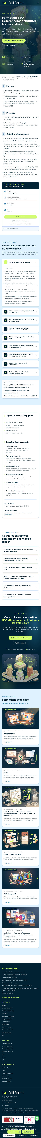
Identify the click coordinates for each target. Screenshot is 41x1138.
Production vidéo (6, 1032)
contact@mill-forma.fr (10, 1103)
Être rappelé (10, 46)
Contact (4, 1057)
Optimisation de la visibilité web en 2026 (15, 387)
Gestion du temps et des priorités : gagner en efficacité (17, 985)
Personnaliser (9, 1135)
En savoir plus (9, 515)
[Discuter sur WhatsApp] (37, 1118)
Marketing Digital (8, 13)
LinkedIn (6, 1105)
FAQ (3, 1059)
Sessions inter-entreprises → (10, 997)
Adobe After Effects (7, 993)
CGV (3, 1070)
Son (3, 1035)
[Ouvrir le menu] (38, 3)
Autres (4, 1005)
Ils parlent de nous (7, 1046)
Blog (3, 1054)
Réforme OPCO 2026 (7, 1051)
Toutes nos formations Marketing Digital (14, 703)
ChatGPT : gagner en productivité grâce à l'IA (14, 975)
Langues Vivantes (7, 1019)
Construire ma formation (14, 41)
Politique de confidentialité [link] (28, 1135)
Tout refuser (28, 1132)
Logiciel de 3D (6, 1021)
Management (5, 1024)
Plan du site (5, 1076)
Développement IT (7, 1008)
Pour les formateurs (7, 1049)
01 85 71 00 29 (8, 1100)
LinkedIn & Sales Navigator (9, 977)
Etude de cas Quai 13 (10, 393)
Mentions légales (6, 1068)
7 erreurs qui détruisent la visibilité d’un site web (17, 385)
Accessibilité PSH (7, 1079)
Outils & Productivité (7, 1030)
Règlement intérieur (7, 1073)
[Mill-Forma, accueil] (13, 2)
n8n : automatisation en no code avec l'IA (13, 972)
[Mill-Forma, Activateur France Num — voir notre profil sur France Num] (29, 1120)
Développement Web (8, 1011)
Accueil (4, 77)
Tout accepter (14, 1132)
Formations (11, 77)
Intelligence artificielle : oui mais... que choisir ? (17, 390)
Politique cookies (6, 1081)
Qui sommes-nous (7, 1043)
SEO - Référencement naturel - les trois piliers (14, 980)
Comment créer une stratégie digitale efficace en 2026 (19, 396)
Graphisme (5, 1013)
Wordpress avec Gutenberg (9, 983)
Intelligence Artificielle (8, 1016)
